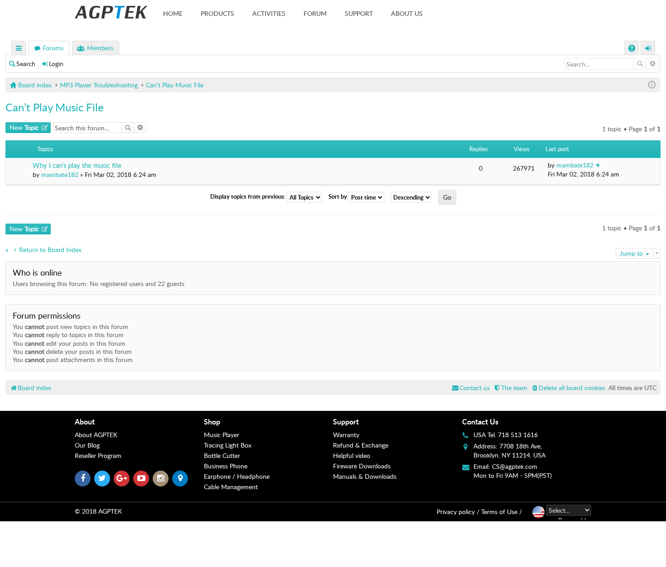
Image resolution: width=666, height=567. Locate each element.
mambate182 (59, 174)
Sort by (338, 197)
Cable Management (231, 486)
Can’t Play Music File (54, 107)
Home (173, 13)
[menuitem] (568, 387)
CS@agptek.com (514, 466)
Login (56, 63)
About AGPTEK (96, 434)
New (24, 127)
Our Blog (87, 445)
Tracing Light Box (227, 445)
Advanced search (652, 63)
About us (407, 13)
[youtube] (141, 478)
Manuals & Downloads (364, 476)
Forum (315, 13)
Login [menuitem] (648, 49)
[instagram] (161, 478)
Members (100, 47)
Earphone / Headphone (237, 476)
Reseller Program (98, 455)
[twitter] (102, 478)
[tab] (139, 422)
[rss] (180, 478)
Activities (268, 13)
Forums (53, 47)
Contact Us (480, 421)
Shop (212, 421)
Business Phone (225, 466)
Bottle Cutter (222, 455)
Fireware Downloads (362, 466)
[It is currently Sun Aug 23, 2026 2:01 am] (652, 85)
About (85, 421)
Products (217, 13)
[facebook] (83, 478)
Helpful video (351, 455)
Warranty (346, 434)
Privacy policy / (458, 511)
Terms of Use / (501, 511)
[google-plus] (122, 478)
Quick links (19, 49)
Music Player (221, 434)
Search (25, 63)
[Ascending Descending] (413, 197)
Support (359, 13)
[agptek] (111, 12)
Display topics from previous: (248, 197)
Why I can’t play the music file (77, 165)
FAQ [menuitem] (632, 49)
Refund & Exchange (360, 445)
